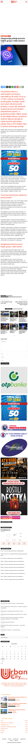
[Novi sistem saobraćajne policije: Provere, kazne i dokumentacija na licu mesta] (14, 314)
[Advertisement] (14, 18)
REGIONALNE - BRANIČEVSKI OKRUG (8, 726)
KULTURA (10, 712)
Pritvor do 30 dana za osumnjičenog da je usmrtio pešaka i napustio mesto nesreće (23, 332)
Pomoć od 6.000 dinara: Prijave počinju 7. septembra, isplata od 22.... (17, 704)
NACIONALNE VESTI (4, 36)
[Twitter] (15, 688)
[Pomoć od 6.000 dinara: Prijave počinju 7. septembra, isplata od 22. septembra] (4, 705)
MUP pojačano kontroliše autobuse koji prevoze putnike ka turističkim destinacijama (4, 319)
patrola (13, 296)
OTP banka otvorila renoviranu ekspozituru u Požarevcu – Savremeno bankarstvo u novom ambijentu (12, 618)
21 (18, 656)
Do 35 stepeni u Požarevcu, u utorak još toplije (10, 629)
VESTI (9, 36)
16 (25, 653)
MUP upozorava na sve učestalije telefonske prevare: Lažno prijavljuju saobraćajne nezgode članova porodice (23, 319)
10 (2, 653)
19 (10, 656)
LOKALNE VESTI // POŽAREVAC (7, 722)
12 (10, 653)
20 (14, 656)
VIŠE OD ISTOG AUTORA (17, 308)
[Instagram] (12, 688)
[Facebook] (10, 688)
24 (2, 658)
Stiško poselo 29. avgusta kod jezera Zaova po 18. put (12, 611)
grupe (10, 296)
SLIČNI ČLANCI (8, 308)
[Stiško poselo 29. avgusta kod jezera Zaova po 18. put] (4, 711)
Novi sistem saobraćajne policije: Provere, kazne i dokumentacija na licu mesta (14, 319)
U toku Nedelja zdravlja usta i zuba (6, 302)
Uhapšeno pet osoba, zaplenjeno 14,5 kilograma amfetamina (14, 331)
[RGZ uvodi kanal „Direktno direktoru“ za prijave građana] (4, 698)
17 (2, 656)
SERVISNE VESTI (4, 728)
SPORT (2, 732)
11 (6, 653)
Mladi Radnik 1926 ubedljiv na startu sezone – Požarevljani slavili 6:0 (13, 626)
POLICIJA (17, 296)
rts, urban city (9, 295)
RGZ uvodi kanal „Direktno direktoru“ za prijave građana (12, 603)
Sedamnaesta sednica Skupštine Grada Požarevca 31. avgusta (14, 614)
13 (14, 653)
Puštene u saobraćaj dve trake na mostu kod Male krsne (13, 558)
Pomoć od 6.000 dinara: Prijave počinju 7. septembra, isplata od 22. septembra (14, 607)
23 (25, 656)
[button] (26, 1)
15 (21, 653)
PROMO (11, 740)
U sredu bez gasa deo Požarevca (7, 622)
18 (6, 656)
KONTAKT (16, 740)
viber (20, 296)
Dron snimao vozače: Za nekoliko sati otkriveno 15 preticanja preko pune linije (5, 332)
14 (18, 653)
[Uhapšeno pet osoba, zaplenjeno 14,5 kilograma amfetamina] (14, 326)
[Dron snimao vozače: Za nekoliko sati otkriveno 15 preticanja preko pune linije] (5, 326)
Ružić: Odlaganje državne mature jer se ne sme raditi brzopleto (21, 303)
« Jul (2, 663)
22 (21, 656)
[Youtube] (18, 688)
